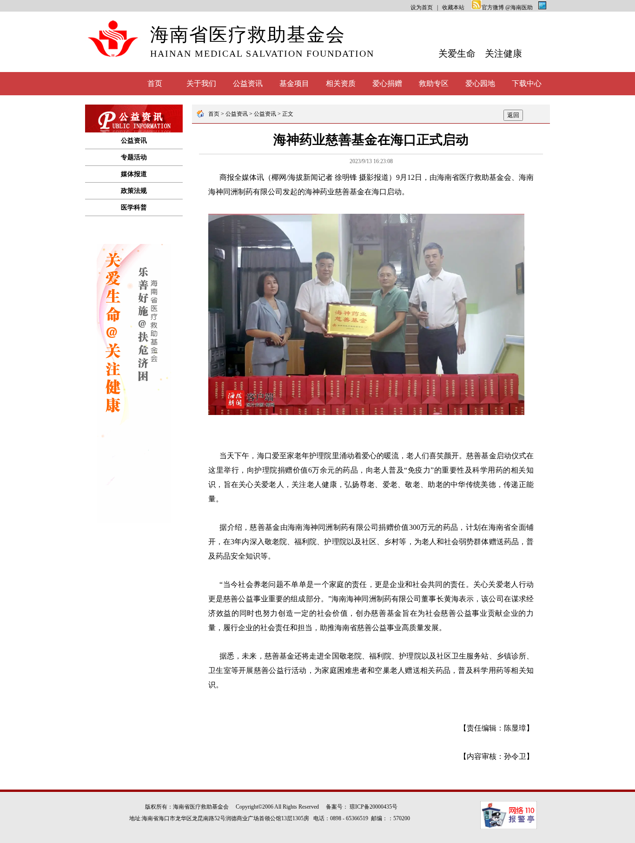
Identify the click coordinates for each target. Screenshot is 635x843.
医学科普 (134, 207)
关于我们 (201, 83)
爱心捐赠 (387, 83)
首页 (154, 83)
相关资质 (341, 83)
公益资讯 (248, 83)
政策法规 (134, 190)
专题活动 (134, 157)
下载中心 (527, 83)
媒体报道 (134, 174)
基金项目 (294, 83)
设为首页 (421, 7)
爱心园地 (480, 83)
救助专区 (434, 83)
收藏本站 (453, 7)
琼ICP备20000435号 (373, 806)
